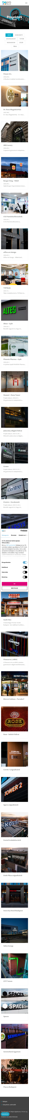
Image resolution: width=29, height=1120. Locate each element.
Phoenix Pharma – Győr (12, 359)
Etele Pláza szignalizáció (12, 875)
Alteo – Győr (8, 324)
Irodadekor (11, 42)
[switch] (25, 567)
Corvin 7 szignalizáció (11, 770)
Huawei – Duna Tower (11, 395)
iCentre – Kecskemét (11, 502)
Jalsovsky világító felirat (12, 431)
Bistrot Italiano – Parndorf (13, 699)
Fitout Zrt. (7, 74)
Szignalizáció (11, 39)
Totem (22, 39)
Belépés (5, 1101)
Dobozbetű (19, 35)
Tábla (15, 46)
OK (14, 583)
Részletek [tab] (13, 535)
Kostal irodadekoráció (12, 840)
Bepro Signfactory (16, 1111)
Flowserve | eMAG (10, 659)
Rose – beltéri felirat (11, 734)
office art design (9, 252)
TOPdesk (7, 288)
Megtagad (14, 588)
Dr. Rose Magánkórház (12, 110)
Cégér (21, 42)
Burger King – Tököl (11, 181)
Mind (9, 35)
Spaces (6, 1016)
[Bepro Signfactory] (6, 3)
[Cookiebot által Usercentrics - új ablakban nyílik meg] (20, 531)
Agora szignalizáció (10, 805)
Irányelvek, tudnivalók (9, 1105)
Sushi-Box (7, 620)
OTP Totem (7, 981)
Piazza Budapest (9, 1087)
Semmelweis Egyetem (11, 1052)
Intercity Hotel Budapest (13, 911)
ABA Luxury (7, 145)
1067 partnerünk (10, 545)
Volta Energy (8, 946)
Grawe (6, 466)
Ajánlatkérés (5, 1114)
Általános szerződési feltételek (9, 1117)
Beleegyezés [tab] (5, 535)
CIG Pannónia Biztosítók (12, 217)
